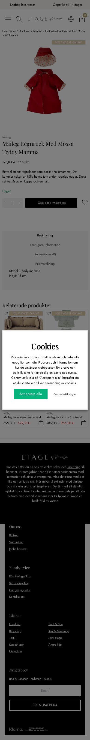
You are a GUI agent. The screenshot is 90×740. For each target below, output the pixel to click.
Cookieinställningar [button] (65, 394)
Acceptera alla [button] (30, 394)
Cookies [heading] (45, 346)
